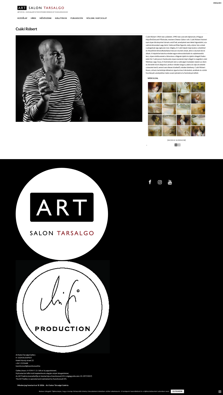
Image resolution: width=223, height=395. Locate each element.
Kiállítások (61, 18)
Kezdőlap (22, 18)
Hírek (33, 18)
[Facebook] (149, 182)
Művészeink (46, 18)
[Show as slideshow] (176, 140)
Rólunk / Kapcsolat (97, 18)
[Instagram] (159, 182)
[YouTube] (169, 182)
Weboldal (153, 78)
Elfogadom (177, 391)
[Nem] (219, 391)
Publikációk (77, 18)
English (217, 3)
